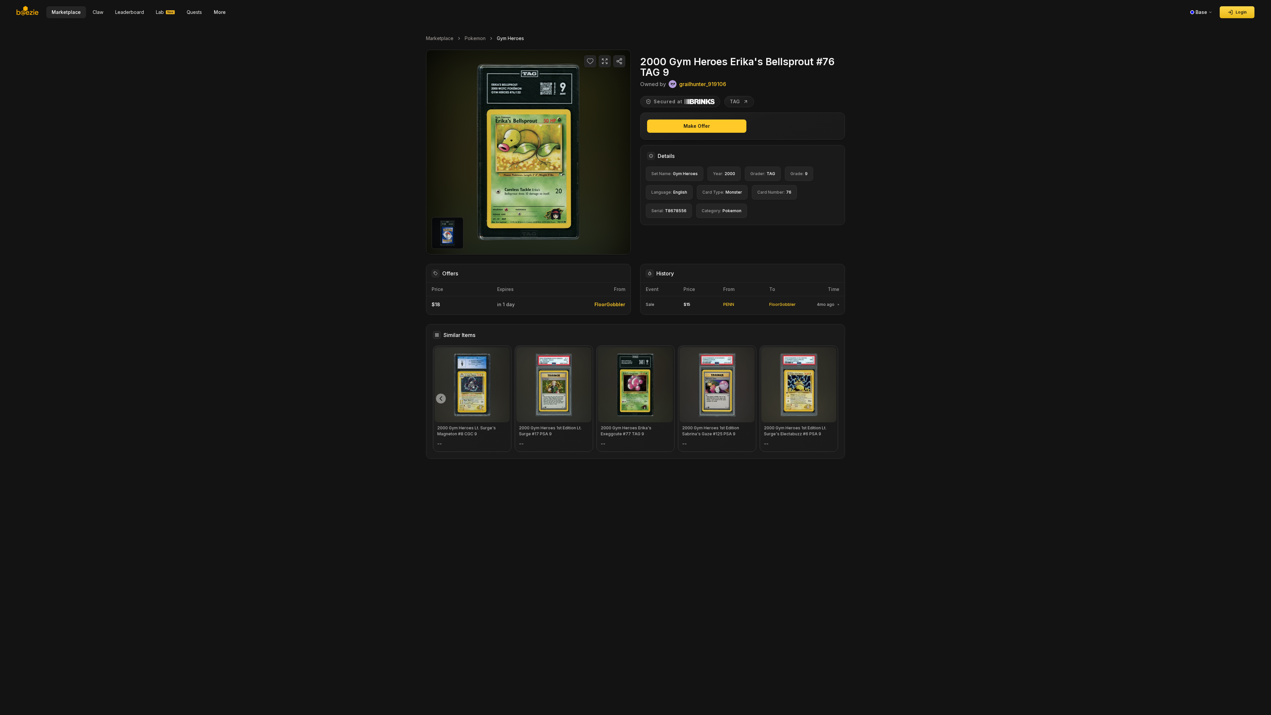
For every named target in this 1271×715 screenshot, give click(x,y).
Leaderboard (129, 12)
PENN (728, 304)
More (220, 12)
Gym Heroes (510, 38)
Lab (164, 12)
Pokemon (475, 38)
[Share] (619, 61)
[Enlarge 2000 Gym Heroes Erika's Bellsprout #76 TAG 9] (528, 152)
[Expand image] (605, 61)
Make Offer (696, 126)
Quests (194, 12)
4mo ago (825, 305)
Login (1241, 12)
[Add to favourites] (590, 61)
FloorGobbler (609, 304)
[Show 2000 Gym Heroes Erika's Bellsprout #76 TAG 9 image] (447, 233)
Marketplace (439, 38)
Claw (98, 12)
